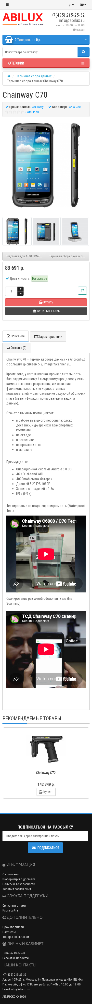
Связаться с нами (14, 905)
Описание (18, 336)
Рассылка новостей (15, 958)
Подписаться (48, 848)
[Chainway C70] (46, 165)
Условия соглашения (16, 889)
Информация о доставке (18, 879)
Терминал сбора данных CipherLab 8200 (69, 256)
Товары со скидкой (15, 937)
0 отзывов (32, 112)
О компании (10, 874)
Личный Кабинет (13, 953)
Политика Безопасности (18, 884)
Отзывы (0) (18, 348)
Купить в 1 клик (48, 766)
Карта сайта (10, 910)
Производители (13, 927)
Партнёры (9, 932)
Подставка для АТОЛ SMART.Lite (26, 256)
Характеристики (50, 336)
